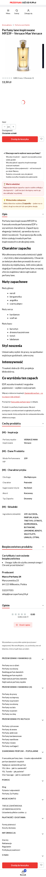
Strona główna (7, 25)
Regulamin (6, 846)
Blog (4, 787)
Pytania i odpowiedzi (11, 790)
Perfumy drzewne (9, 729)
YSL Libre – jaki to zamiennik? (14, 768)
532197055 (8, 590)
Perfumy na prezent (10, 701)
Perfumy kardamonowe (12, 736)
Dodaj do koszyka (20, 139)
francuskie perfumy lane (20, 402)
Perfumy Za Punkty (10, 793)
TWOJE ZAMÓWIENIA (12, 806)
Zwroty (5, 840)
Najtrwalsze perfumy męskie (14, 682)
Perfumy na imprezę (10, 697)
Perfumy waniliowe (10, 739)
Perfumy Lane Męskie (22, 25)
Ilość (4, 122)
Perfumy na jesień (9, 711)
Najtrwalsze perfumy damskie (14, 678)
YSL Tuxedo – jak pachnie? (13, 771)
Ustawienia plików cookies (13, 812)
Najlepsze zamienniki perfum (14, 765)
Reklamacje (7, 843)
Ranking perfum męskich (12, 675)
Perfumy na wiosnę (10, 669)
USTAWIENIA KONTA (11, 809)
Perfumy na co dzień (10, 665)
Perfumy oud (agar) (10, 746)
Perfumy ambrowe (10, 733)
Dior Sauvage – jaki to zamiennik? (16, 775)
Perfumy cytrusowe (10, 726)
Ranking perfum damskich (12, 672)
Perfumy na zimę (9, 714)
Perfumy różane (9, 743)
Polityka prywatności (11, 850)
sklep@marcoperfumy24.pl (15, 594)
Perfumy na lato (9, 707)
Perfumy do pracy (9, 694)
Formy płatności (9, 824)
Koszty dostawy (9, 828)
